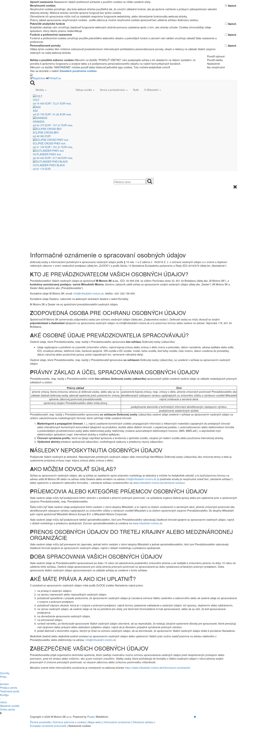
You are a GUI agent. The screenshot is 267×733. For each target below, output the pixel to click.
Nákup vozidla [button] (84, 90)
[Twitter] (195, 716)
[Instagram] (192, 716)
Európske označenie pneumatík (48, 726)
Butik (136, 90)
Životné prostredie (40, 722)
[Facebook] (189, 716)
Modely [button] (40, 90)
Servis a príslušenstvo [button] (113, 90)
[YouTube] (191, 716)
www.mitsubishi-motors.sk (147, 523)
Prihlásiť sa (54, 78)
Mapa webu (95, 722)
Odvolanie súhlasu (143, 722)
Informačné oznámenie (117, 722)
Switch (232, 5)
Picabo (91, 716)
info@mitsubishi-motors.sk (88, 293)
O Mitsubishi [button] (151, 90)
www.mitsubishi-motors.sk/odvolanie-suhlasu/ (159, 482)
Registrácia (39, 78)
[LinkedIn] (197, 716)
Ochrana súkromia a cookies (69, 722)
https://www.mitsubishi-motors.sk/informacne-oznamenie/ (157, 667)
